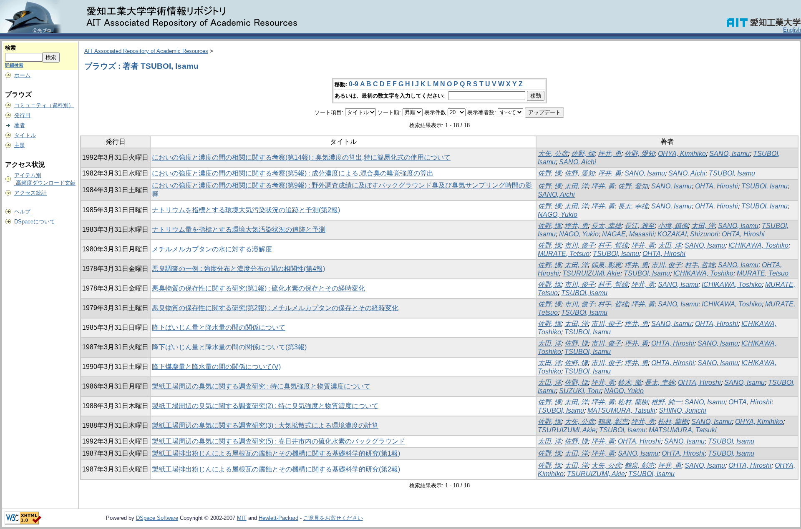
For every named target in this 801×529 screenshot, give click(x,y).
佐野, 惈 (582, 153)
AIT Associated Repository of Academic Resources (146, 51)
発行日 (22, 115)
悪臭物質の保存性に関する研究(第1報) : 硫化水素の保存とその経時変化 (258, 288)
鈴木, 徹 (629, 382)
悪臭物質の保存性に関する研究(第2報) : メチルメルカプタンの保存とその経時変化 (275, 307)
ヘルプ (22, 211)
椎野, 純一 (666, 402)
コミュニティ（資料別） (44, 105)
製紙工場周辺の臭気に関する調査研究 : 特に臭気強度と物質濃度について (261, 386)
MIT (242, 518)
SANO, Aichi (577, 161)
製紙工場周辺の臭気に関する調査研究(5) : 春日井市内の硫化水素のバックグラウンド (278, 441)
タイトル (25, 135)
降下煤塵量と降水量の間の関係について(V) (216, 366)
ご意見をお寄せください (333, 518)
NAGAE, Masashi (628, 234)
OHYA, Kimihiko (682, 153)
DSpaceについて (34, 221)
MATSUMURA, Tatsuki (621, 410)
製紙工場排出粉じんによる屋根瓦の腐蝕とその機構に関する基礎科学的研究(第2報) (276, 469)
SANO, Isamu (729, 153)
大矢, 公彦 (553, 153)
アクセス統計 (30, 193)
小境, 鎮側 (673, 225)
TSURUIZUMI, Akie (591, 273)
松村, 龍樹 (633, 402)
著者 (19, 125)
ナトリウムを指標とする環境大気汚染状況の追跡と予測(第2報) (246, 209)
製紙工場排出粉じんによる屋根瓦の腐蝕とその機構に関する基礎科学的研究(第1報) (276, 453)
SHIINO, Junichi (682, 410)
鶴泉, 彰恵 (606, 264)
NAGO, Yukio (557, 214)
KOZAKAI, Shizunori (687, 234)
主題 (19, 145)
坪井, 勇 (609, 153)
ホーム (22, 75)
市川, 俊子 (579, 245)
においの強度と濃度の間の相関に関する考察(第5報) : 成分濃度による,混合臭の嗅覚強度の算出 (292, 173)
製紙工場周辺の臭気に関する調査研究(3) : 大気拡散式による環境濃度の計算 (265, 425)
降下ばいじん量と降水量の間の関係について (218, 327)
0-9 (353, 84)
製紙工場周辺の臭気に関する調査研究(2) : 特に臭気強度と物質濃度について (265, 405)
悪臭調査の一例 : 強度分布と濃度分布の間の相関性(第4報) (238, 268)
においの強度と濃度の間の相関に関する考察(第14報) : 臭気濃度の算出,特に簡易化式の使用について (301, 157)
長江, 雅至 (640, 225)
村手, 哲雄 (613, 245)
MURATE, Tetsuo (563, 253)
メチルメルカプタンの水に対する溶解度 (212, 249)
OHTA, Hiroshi (716, 186)
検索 (10, 48)
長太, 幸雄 (633, 206)
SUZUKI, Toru (580, 390)
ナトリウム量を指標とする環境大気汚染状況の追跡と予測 (238, 229)
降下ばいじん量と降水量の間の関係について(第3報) (229, 347)
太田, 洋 (576, 186)
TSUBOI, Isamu (732, 173)
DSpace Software (157, 518)
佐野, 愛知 (640, 153)
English (792, 30)
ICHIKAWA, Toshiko (758, 245)
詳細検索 (14, 65)
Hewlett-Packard (278, 518)
